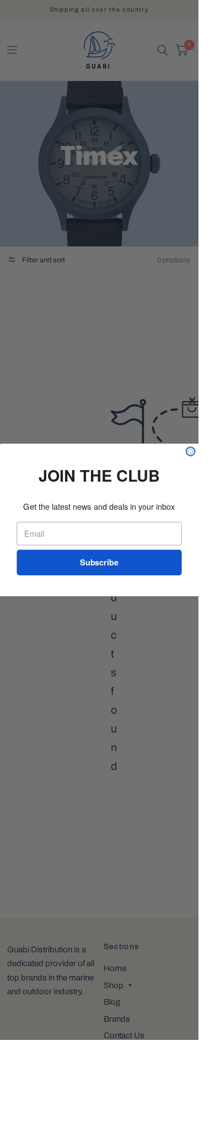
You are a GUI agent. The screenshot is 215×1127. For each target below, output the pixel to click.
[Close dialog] (190, 451)
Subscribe (99, 562)
